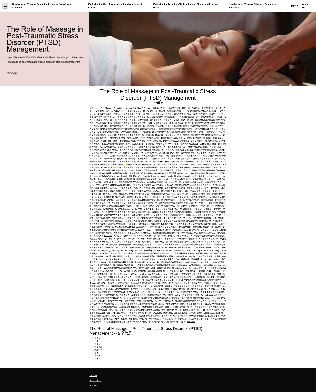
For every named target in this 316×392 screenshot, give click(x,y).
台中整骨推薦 (186, 295)
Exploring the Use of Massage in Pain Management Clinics (115, 6)
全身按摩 (209, 182)
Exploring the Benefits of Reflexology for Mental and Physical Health (185, 6)
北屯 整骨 (108, 236)
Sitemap (93, 376)
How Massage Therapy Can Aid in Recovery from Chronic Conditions (42, 6)
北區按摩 (106, 144)
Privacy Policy (95, 381)
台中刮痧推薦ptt (202, 129)
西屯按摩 (191, 322)
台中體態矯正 (131, 221)
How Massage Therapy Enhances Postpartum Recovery (253, 6)
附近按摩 (171, 197)
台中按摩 (207, 310)
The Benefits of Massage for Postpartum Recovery (111, 250)
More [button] (293, 6)
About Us (305, 6)
